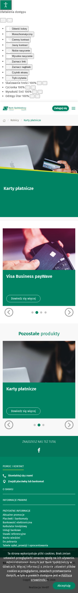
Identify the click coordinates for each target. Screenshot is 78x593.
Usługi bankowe (12, 530)
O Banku (8, 489)
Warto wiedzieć (11, 537)
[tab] (32, 312)
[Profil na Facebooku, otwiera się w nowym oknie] (39, 450)
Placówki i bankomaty (15, 518)
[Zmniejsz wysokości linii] (34, 92)
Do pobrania (10, 541)
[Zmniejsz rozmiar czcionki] (27, 87)
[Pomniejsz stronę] (39, 83)
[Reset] (3, 20)
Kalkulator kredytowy (15, 526)
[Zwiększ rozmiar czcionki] (33, 87)
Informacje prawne (15, 500)
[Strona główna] (4, 120)
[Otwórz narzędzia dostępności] (6, 5)
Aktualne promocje (13, 514)
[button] (73, 108)
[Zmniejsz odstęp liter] (32, 96)
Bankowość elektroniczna (17, 522)
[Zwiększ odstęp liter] (37, 96)
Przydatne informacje (16, 510)
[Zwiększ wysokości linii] (40, 92)
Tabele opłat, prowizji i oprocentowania (25, 545)
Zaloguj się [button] (60, 108)
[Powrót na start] (14, 108)
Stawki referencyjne (14, 534)
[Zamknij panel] (10, 20)
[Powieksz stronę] (44, 83)
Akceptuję (64, 585)
